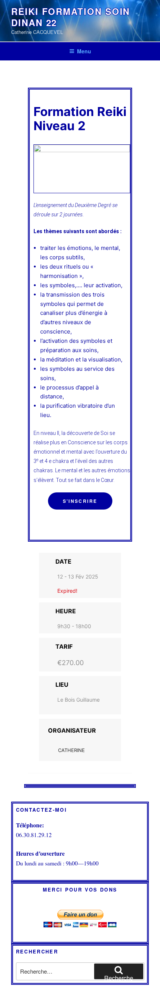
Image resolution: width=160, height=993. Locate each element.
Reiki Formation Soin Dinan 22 (70, 17)
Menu (84, 51)
